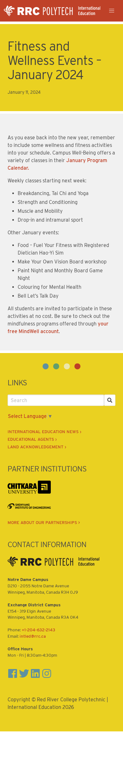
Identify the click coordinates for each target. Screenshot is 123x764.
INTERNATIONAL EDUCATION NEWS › (44, 431)
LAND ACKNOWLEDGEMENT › (37, 446)
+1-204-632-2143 (38, 629)
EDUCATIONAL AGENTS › (32, 439)
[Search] (109, 400)
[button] (111, 11)
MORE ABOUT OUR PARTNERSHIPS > (44, 522)
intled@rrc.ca (33, 636)
